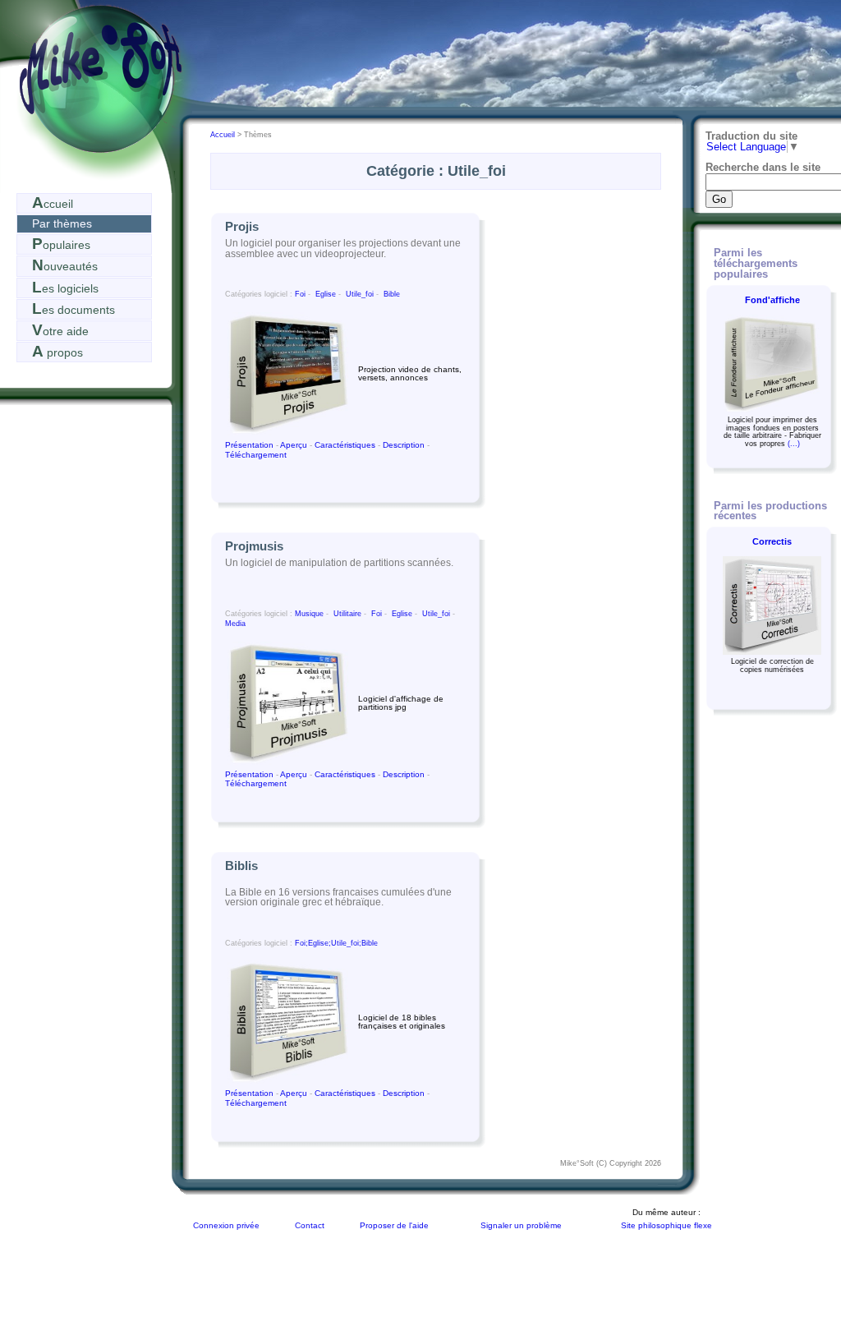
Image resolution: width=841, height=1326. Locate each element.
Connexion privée (226, 1225)
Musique (309, 614)
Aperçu (294, 444)
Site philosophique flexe (666, 1225)
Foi (300, 294)
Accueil (223, 135)
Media (235, 623)
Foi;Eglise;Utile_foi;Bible (336, 943)
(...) (794, 444)
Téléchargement (256, 454)
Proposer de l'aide (394, 1225)
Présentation (250, 444)
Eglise (325, 294)
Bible (392, 294)
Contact (309, 1225)
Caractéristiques (345, 444)
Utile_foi (360, 294)
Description (403, 444)
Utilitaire (347, 614)
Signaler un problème (521, 1225)
